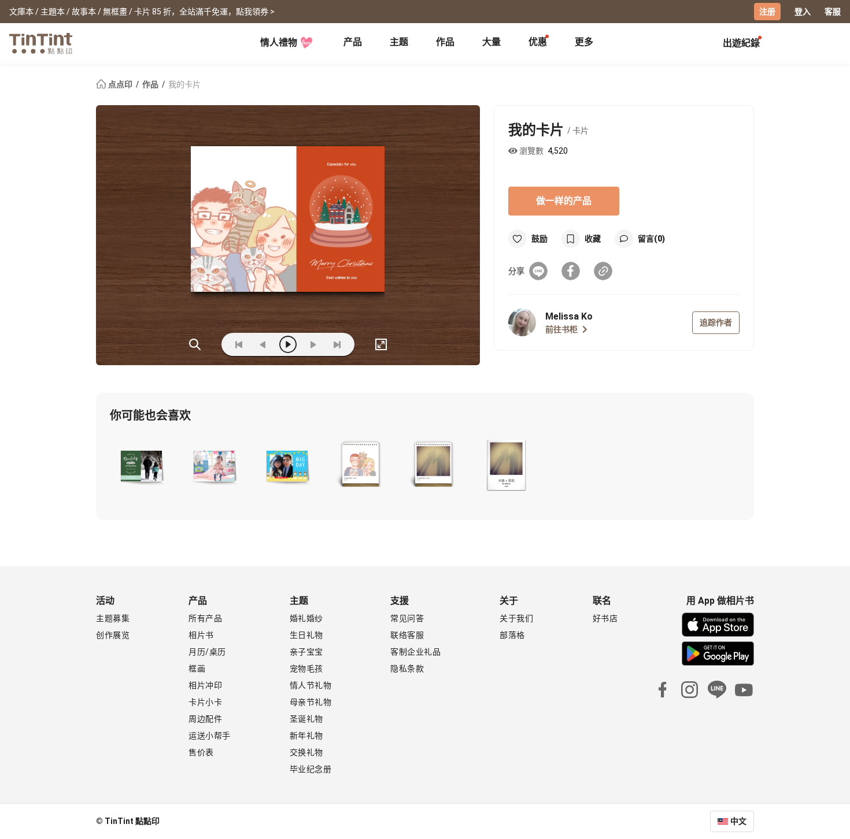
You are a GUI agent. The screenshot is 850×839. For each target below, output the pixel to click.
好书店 (605, 618)
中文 (738, 821)
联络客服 (407, 635)
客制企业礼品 (415, 651)
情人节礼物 (311, 685)
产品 (352, 41)
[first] (238, 344)
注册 (767, 11)
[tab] (352, 43)
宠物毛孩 (306, 668)
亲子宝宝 (306, 651)
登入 (802, 11)
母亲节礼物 (311, 702)
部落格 (512, 635)
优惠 (538, 41)
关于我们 (516, 618)
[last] (337, 344)
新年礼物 (306, 735)
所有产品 (205, 618)
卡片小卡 (205, 702)
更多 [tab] (584, 41)
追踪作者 (716, 322)
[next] (312, 344)
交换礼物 (306, 752)
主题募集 (113, 618)
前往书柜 (561, 329)
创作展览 (113, 635)
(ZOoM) (194, 344)
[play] (288, 344)
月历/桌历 (207, 651)
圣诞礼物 (306, 718)
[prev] (263, 344)
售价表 (201, 752)
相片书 (201, 635)
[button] (141, 465)
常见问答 (407, 618)
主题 (399, 41)
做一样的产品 (564, 200)
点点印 (120, 84)
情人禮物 (278, 42)
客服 (833, 11)
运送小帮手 (210, 735)
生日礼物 (306, 635)
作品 (445, 41)
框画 (197, 668)
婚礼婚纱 (306, 618)
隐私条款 (407, 668)
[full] (381, 344)
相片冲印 (205, 685)
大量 (491, 41)
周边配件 (205, 718)
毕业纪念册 (311, 769)
